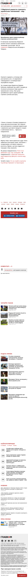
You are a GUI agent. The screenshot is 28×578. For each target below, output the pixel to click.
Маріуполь (6, 202)
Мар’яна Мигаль (4, 13)
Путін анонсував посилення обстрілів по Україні (17, 387)
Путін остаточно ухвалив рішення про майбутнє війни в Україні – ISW (16, 479)
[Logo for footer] (6, 537)
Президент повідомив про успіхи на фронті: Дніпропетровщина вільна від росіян (18, 396)
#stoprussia (22, 204)
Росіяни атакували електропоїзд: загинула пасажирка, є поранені (16, 358)
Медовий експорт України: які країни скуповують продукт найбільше (14, 513)
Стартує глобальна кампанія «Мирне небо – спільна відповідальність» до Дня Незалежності (17, 523)
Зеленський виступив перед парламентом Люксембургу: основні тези (17, 307)
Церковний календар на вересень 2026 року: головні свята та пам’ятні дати (16, 461)
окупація (17, 204)
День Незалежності (16, 6)
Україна (12, 204)
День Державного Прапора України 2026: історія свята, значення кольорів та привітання (14, 488)
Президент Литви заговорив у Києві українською (18, 380)
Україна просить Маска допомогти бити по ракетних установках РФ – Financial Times (12, 508)
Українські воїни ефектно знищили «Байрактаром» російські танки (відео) (16, 321)
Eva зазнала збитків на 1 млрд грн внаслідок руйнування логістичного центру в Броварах (13, 498)
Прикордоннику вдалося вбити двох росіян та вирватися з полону (16, 373)
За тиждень (3, 445)
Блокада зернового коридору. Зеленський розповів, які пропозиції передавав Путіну (16, 366)
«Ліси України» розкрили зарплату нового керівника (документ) (12, 493)
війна (25, 202)
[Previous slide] (24, 6)
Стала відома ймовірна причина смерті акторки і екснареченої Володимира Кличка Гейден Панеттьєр (15, 473)
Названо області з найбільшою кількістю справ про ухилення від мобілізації (16, 467)
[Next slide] (27, 6)
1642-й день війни (5, 6)
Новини (4, 485)
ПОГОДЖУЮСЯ (22, 575)
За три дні (9, 445)
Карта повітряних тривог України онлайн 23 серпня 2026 (16, 455)
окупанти (14, 202)
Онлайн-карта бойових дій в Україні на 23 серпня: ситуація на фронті (16, 450)
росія (10, 202)
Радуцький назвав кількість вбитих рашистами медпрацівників (17, 314)
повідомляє (4, 47)
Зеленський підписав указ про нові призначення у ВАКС (14, 503)
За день (15, 445)
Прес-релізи (6, 519)
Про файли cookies (5, 575)
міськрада (20, 202)
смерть (8, 204)
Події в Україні (6, 354)
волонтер (3, 204)
